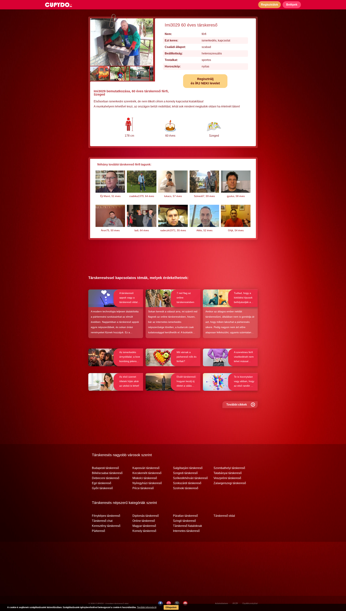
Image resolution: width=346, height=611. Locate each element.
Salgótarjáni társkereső (188, 468)
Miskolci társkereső (144, 478)
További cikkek (236, 404)
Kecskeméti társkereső (146, 473)
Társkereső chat (102, 520)
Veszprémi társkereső (227, 478)
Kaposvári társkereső (145, 468)
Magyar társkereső (144, 525)
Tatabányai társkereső (228, 473)
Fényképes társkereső (106, 515)
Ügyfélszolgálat (250, 603)
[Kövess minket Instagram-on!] (168, 603)
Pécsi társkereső (143, 488)
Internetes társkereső (186, 531)
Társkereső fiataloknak (187, 525)
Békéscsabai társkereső (107, 473)
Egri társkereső (101, 483)
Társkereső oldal (224, 515)
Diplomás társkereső (145, 515)
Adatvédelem (221, 603)
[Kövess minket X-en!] (177, 603)
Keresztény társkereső (106, 525)
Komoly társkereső (144, 531)
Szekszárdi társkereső (187, 483)
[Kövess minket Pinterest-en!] (185, 603)
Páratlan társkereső (185, 515)
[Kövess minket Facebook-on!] (160, 603)
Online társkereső (143, 520)
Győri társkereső (102, 488)
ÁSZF (235, 603)
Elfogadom (171, 607)
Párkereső (98, 531)
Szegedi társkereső (185, 473)
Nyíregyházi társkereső (147, 483)
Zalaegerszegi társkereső (230, 483)
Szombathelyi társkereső (229, 468)
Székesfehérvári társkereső (190, 478)
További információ (146, 607)
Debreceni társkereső (105, 478)
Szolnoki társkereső (185, 488)
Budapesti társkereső (105, 468)
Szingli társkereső (184, 520)
